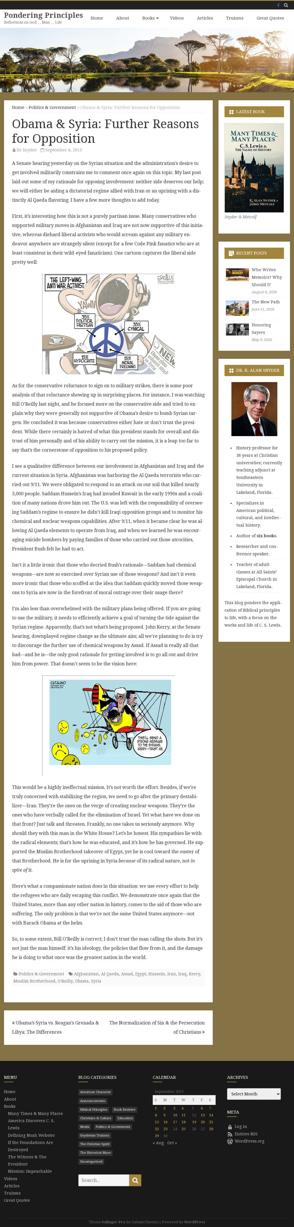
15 (157, 1122)
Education (125, 1118)
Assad (127, 974)
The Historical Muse (95, 1153)
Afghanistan (86, 974)
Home (97, 18)
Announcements (93, 1101)
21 (211, 1122)
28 (211, 1129)
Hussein (156, 974)
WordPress (194, 1222)
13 (203, 1115)
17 (175, 1122)
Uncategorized (91, 1162)
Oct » (172, 1143)
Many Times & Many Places (35, 1113)
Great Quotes (270, 18)
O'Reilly (65, 981)
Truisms (234, 18)
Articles (205, 18)
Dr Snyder (27, 150)
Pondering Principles (43, 15)
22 (157, 1129)
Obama (82, 981)
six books (266, 535)
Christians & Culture (95, 1118)
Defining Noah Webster (31, 1135)
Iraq (182, 974)
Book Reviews (125, 1110)
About (122, 18)
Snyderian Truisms (94, 1135)
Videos (177, 18)
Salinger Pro (113, 1222)
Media (84, 1127)
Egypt (140, 974)
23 (165, 1129)
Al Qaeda (110, 974)
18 (183, 1122)
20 (203, 1122)
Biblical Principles (93, 1110)
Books (148, 18)
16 (165, 1122)
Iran (171, 974)
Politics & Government (52, 107)
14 (211, 1115)
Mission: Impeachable (30, 1171)
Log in (241, 1126)
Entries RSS (246, 1134)
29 (157, 1136)
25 (183, 1129)
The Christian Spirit (95, 1144)
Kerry (194, 974)
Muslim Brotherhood (34, 981)
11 (183, 1115)
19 (194, 1122)
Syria (96, 981)
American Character (95, 1092)
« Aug (158, 1143)
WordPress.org (249, 1141)
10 (175, 1115)
